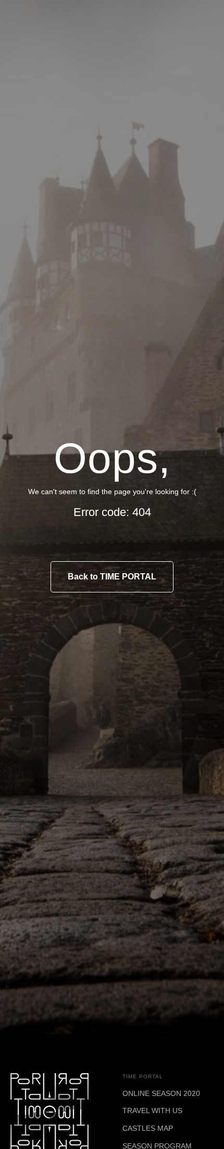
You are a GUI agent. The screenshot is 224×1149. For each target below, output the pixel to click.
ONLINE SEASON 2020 (161, 1093)
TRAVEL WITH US (152, 1110)
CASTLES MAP (147, 1128)
